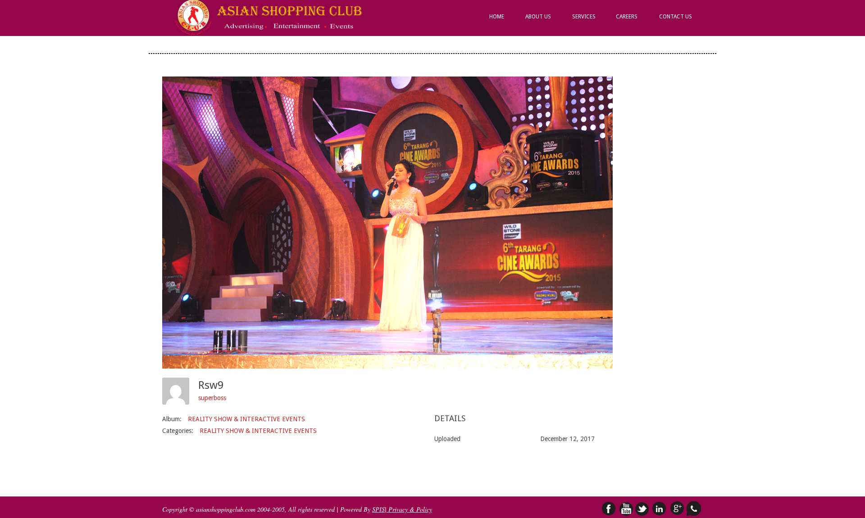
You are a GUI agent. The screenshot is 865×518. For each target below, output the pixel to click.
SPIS (378, 509)
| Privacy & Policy (408, 509)
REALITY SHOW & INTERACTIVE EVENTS (246, 419)
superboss (212, 397)
